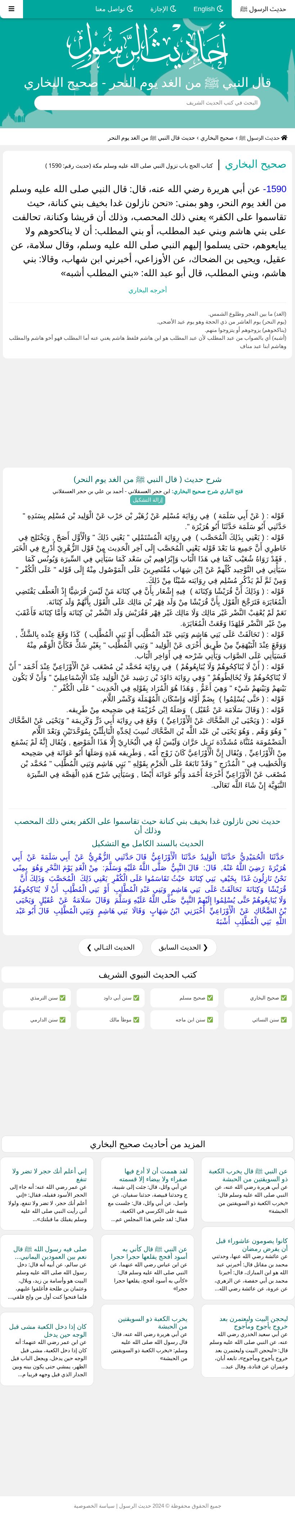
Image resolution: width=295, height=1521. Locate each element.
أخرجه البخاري (147, 290)
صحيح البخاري (217, 138)
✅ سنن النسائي (269, 1019)
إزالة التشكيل (148, 500)
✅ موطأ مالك (124, 1019)
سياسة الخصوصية (94, 1506)
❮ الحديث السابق (183, 947)
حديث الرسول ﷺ (263, 9)
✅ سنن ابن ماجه (194, 1019)
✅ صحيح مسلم (196, 997)
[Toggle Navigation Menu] (11, 9)
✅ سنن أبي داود (121, 997)
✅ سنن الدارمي (47, 1019)
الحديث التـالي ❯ (110, 947)
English (205, 9)
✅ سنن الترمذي (47, 997)
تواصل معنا (111, 9)
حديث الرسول (134, 1506)
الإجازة (160, 9)
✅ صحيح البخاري (268, 997)
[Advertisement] (147, 411)
